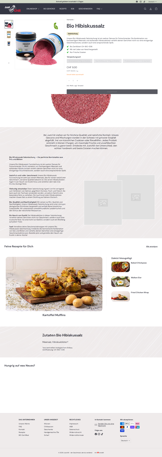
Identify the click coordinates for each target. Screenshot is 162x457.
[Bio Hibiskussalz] (16, 388)
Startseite (70, 20)
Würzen (47, 424)
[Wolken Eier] (120, 281)
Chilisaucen (48, 426)
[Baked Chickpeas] (120, 267)
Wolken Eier (136, 277)
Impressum (73, 424)
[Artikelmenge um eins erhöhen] (77, 80)
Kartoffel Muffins (54, 315)
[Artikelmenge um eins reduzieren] (69, 80)
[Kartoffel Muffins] (54, 284)
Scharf (46, 435)
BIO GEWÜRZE (49, 9)
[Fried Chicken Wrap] (120, 296)
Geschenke (48, 429)
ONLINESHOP (31, 9)
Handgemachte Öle (51, 432)
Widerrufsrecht (75, 432)
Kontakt (22, 429)
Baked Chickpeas (139, 263)
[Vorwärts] (8, 62)
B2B (72, 9)
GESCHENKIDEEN (85, 9)
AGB (71, 426)
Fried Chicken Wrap (140, 292)
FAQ (99, 9)
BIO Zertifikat (24, 435)
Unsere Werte (24, 424)
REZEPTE (63, 9)
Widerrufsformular (76, 435)
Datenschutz (74, 429)
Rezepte (22, 432)
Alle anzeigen (152, 246)
